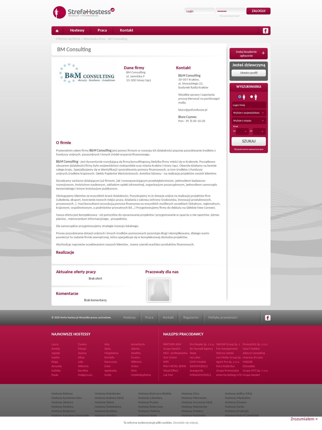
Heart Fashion (251, 349)
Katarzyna (110, 362)
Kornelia (109, 357)
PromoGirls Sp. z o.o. (255, 344)
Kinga (54, 362)
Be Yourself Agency (201, 349)
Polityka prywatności (222, 317)
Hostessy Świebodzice (108, 407)
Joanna (82, 353)
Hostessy (77, 30)
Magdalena (111, 353)
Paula (54, 375)
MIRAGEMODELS (200, 375)
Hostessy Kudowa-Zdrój (109, 398)
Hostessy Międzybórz (238, 398)
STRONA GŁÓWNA (68, 39)
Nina (134, 370)
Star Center (170, 357)
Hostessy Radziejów (194, 415)
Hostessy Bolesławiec (108, 393)
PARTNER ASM (172, 344)
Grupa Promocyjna (227, 370)
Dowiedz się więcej (185, 423)
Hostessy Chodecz (192, 411)
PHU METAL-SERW (174, 366)
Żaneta (82, 344)
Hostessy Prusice (148, 402)
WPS (166, 362)
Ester (107, 366)
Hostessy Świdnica (62, 407)
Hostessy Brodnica (106, 411)
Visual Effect (170, 370)
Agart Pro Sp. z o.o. (228, 362)
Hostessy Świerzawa (150, 407)
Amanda (56, 366)
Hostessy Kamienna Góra (66, 398)
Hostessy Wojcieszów (194, 407)
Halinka (56, 370)
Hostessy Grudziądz (237, 411)
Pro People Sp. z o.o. (202, 344)
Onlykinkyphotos (141, 375)
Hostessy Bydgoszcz (63, 411)
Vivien (134, 366)
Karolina (83, 370)
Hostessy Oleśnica (62, 402)
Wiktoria (136, 362)
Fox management (227, 349)
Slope (193, 353)
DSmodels (249, 366)
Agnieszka (110, 370)
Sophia (55, 357)
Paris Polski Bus (225, 366)
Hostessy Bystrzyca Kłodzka (155, 393)
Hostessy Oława (104, 402)
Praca (102, 30)
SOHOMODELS (199, 366)
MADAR (248, 362)
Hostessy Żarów (234, 407)
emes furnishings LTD (229, 375)
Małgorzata (85, 375)
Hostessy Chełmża (149, 411)
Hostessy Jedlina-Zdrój (238, 393)
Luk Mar (168, 375)
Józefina (136, 353)
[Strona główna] (57, 30)
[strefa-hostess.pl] (83, 12)
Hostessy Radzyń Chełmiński (242, 415)
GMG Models (198, 362)
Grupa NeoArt (171, 349)
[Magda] (159, 290)
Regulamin (191, 317)
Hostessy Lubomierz (150, 398)
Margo (82, 349)
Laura (54, 344)
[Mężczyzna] (256, 97)
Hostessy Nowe (147, 415)
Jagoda (55, 353)
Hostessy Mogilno (105, 415)
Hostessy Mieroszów (194, 398)
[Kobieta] (244, 97)
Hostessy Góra (190, 393)
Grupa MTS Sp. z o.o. (255, 370)
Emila (107, 375)
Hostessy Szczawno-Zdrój (197, 402)
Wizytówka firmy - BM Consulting (105, 39)
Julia (80, 362)
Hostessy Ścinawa (235, 402)
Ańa (106, 344)
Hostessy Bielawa (62, 393)
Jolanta (135, 349)
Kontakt (126, 30)
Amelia (55, 349)
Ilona (107, 349)
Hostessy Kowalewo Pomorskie (70, 415)
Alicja (81, 357)
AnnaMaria (138, 344)
